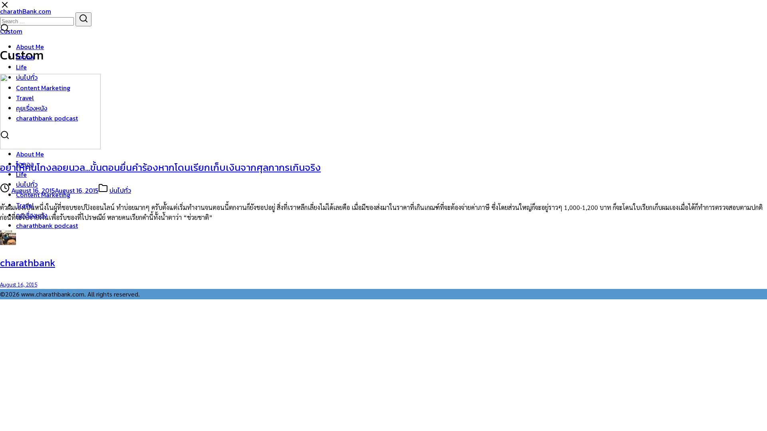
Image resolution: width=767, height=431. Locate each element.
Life (21, 67)
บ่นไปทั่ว (27, 77)
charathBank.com (25, 11)
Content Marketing (43, 88)
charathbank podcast (47, 118)
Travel (25, 98)
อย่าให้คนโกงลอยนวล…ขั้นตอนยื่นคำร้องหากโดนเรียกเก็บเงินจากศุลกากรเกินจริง (160, 167)
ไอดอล (25, 57)
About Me (30, 46)
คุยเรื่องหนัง (31, 108)
